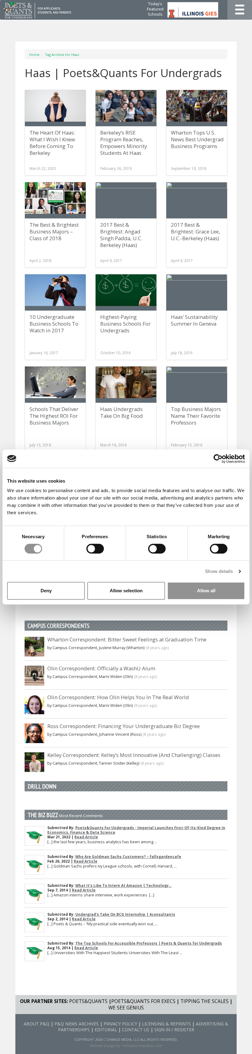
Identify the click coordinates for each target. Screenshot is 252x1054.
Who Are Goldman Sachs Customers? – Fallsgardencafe (128, 856)
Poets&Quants (88, 1001)
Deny (46, 590)
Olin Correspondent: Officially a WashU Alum (101, 668)
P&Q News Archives (76, 1024)
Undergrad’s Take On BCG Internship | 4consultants (125, 914)
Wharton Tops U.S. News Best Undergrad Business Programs (197, 139)
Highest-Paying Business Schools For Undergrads (125, 323)
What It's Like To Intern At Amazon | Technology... (123, 885)
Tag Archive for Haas (62, 54)
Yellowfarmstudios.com (142, 1045)
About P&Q (36, 1024)
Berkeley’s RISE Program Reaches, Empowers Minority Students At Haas (123, 142)
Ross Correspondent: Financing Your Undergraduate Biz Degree (123, 726)
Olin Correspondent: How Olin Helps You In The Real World (118, 697)
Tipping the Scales (204, 1001)
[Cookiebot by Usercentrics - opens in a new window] (218, 458)
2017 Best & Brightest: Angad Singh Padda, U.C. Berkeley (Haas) (121, 235)
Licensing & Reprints (166, 1024)
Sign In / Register (174, 1029)
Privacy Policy (120, 1024)
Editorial (106, 1029)
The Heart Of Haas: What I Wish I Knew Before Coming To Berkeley (52, 142)
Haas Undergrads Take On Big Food (121, 412)
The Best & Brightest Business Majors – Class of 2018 (54, 231)
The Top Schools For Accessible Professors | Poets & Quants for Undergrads (148, 943)
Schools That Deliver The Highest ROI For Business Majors (54, 416)
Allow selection (126, 590)
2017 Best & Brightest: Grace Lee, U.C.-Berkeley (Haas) (195, 231)
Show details (219, 571)
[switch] (95, 549)
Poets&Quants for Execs (143, 1001)
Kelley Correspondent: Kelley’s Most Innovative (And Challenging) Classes (133, 754)
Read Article (86, 837)
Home (34, 54)
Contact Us (135, 1029)
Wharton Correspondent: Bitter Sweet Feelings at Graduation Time (127, 639)
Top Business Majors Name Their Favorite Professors (196, 416)
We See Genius (126, 1008)
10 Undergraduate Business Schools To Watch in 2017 (54, 323)
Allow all (206, 590)
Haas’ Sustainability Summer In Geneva (194, 320)
